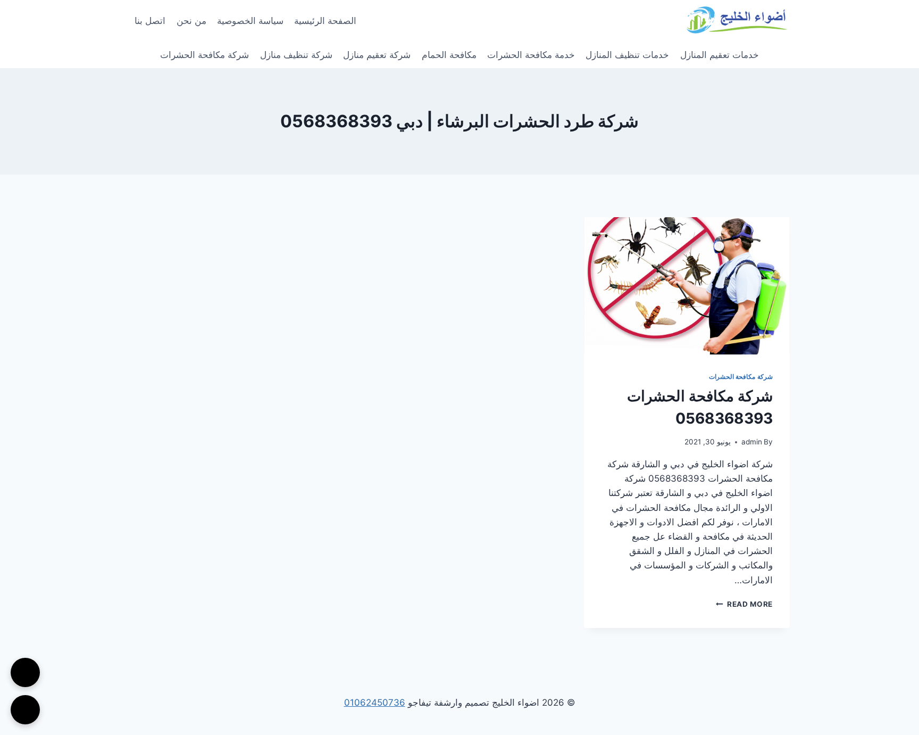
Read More (744, 604)
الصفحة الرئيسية (325, 20)
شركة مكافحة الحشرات (204, 54)
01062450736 (374, 702)
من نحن (191, 20)
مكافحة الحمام (449, 54)
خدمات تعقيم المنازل (719, 54)
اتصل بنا (150, 20)
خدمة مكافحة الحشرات (531, 54)
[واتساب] (25, 709)
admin (751, 441)
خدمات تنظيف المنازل (627, 54)
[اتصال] (25, 672)
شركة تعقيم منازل (377, 54)
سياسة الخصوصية (250, 20)
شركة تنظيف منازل (296, 54)
